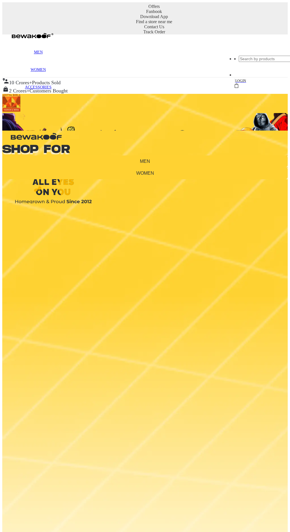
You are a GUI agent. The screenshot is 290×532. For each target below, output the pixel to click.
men (145, 161)
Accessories (38, 87)
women (145, 173)
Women (38, 70)
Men (38, 52)
